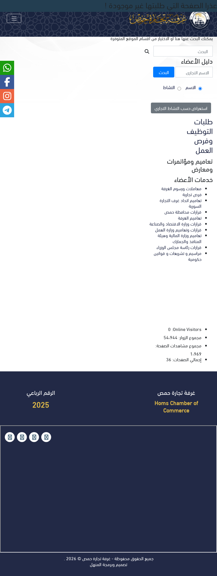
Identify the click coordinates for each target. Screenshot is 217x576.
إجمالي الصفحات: (186, 359)
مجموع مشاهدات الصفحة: (177, 345)
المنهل (95, 564)
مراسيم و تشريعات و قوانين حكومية (177, 256)
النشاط (169, 87)
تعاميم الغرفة (189, 217)
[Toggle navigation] (14, 18)
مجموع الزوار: (189, 337)
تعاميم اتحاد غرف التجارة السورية (180, 203)
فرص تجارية (192, 194)
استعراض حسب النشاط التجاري (181, 108)
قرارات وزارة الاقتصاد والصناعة (175, 223)
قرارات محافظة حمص (182, 211)
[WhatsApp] (21, 437)
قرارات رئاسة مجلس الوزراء (179, 247)
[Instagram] (34, 437)
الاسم (191, 87)
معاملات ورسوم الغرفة (181, 188)
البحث (164, 72)
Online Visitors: (186, 329)
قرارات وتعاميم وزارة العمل (178, 229)
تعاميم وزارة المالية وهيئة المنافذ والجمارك (179, 238)
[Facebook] (46, 437)
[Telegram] (9, 437)
